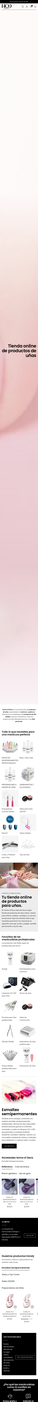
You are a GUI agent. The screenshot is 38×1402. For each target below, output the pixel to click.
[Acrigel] (10, 958)
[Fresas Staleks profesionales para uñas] (10, 1055)
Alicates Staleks (8, 1041)
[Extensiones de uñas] (28, 1055)
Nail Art (5, 833)
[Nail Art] (10, 822)
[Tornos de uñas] (28, 982)
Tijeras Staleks (25, 833)
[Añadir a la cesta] (15, 1192)
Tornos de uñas (25, 993)
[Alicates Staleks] (10, 1030)
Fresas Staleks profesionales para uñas (9, 1068)
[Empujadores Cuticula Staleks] (10, 798)
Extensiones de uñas (27, 1066)
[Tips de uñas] (28, 844)
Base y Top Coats (26, 758)
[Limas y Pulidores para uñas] (10, 844)
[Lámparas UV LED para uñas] (10, 982)
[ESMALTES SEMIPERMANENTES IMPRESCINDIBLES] (10, 1301)
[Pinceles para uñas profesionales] (10, 1006)
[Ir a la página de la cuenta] (27, 7)
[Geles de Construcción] (28, 1006)
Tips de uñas (24, 854)
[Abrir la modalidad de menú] (35, 7)
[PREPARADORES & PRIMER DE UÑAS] (10, 774)
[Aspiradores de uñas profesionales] (28, 1030)
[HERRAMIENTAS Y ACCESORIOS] (28, 774)
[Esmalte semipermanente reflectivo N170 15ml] (10, 1187)
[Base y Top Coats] (28, 747)
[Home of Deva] (6, 6)
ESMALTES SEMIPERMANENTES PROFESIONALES (10, 760)
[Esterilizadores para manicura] (28, 958)
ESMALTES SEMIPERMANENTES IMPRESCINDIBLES (9, 1314)
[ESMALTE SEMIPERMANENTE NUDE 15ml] (27, 1301)
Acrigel (4, 969)
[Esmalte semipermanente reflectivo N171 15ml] (27, 1187)
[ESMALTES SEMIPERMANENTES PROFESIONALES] (10, 747)
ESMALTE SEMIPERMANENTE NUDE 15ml (26, 1314)
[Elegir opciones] (15, 1306)
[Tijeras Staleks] (28, 822)
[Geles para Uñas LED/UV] (28, 798)
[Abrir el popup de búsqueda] (23, 7)
